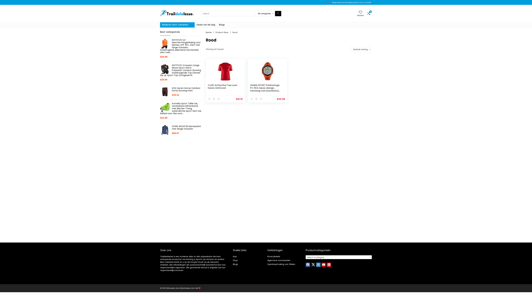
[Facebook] (308, 265)
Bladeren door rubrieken (175, 24)
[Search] (278, 13)
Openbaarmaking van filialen (281, 264)
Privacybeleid (273, 256)
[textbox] (339, 257)
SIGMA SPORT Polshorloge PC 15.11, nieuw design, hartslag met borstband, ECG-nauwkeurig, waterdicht (265, 90)
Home (209, 32)
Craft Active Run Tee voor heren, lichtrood (222, 86)
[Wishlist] (360, 12)
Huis (235, 256)
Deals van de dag (205, 24)
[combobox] (339, 257)
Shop (235, 260)
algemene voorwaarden (279, 260)
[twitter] (313, 265)
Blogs (222, 24)
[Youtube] (323, 265)
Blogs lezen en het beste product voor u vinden (351, 2)
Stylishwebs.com (187, 288)
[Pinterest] (329, 265)
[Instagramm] (318, 265)
